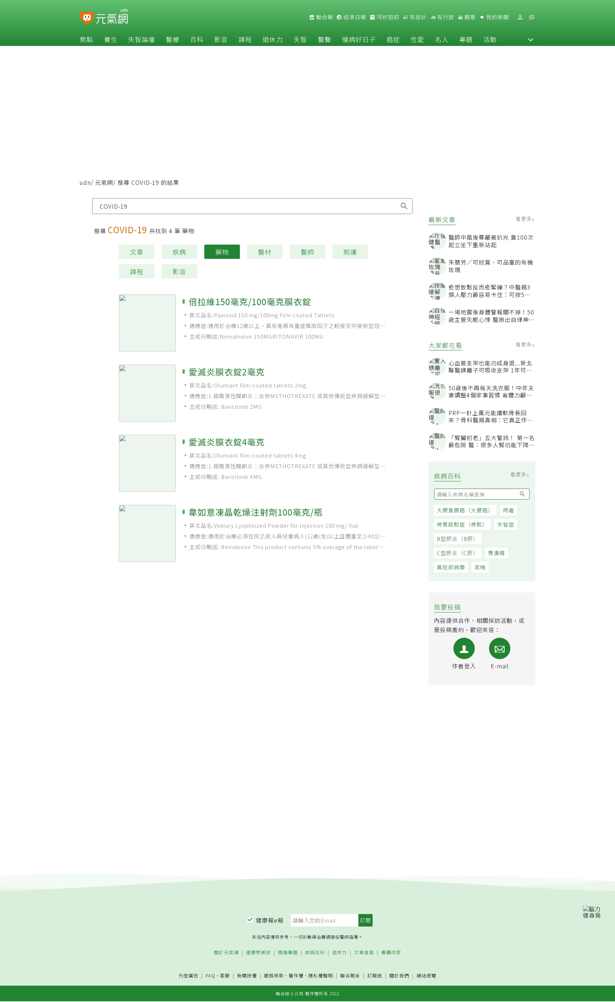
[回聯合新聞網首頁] (87, 18)
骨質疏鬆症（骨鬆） (462, 524)
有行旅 (445, 17)
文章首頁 (364, 952)
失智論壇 (141, 39)
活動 (490, 39)
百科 (197, 39)
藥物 (222, 251)
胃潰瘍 (496, 553)
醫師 (307, 251)
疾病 (179, 251)
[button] (530, 39)
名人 (441, 39)
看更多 (524, 218)
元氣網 (104, 182)
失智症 (505, 524)
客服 (225, 975)
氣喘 (480, 567)
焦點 (86, 39)
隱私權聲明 (320, 975)
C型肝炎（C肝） (458, 553)
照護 (350, 251)
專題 (466, 39)
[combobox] (252, 206)
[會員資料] (520, 17)
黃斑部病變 (451, 567)
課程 (245, 39)
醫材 (265, 251)
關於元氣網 (226, 952)
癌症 (393, 39)
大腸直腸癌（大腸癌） (465, 510)
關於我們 (399, 975)
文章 (136, 251)
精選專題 (288, 952)
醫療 (172, 39)
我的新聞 (497, 17)
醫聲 (324, 39)
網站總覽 (426, 975)
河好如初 (387, 17)
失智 (300, 39)
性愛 (417, 39)
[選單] (531, 17)
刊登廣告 (189, 975)
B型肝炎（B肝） (458, 538)
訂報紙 (374, 975)
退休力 (273, 39)
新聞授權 (247, 975)
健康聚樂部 (258, 952)
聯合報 (324, 17)
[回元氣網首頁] (112, 17)
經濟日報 (354, 17)
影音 (221, 39)
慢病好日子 (359, 39)
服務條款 (274, 975)
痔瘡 (508, 510)
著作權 (296, 975)
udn (85, 182)
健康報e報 (270, 920)
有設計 (417, 17)
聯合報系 (350, 975)
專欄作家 (391, 952)
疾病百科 (315, 952)
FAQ (210, 975)
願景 (469, 17)
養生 (110, 39)
